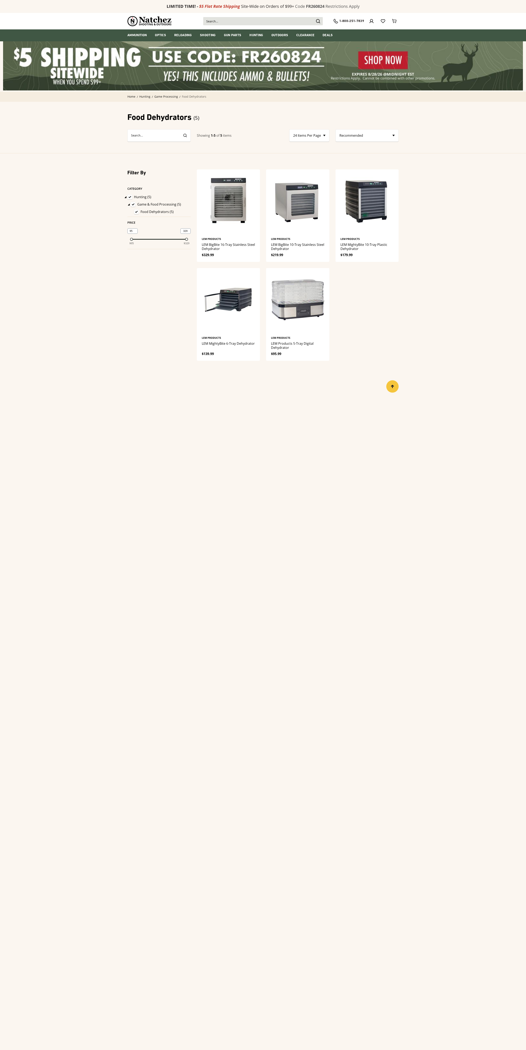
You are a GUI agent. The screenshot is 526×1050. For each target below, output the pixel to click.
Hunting (256, 35)
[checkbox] (130, 197)
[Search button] (318, 21)
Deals (328, 35)
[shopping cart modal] (394, 21)
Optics (160, 35)
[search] (185, 135)
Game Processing (166, 96)
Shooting (208, 35)
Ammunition (137, 35)
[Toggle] (125, 197)
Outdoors (279, 35)
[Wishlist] (383, 21)
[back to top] (392, 386)
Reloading (183, 35)
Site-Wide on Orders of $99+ (230, 6)
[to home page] (149, 21)
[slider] (131, 239)
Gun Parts (232, 35)
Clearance (305, 35)
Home (131, 96)
